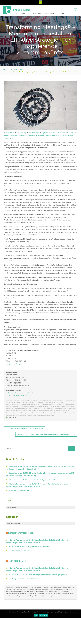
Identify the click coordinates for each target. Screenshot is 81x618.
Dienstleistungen (34, 133)
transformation (8, 138)
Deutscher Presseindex (20, 533)
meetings (48, 135)
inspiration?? (22, 135)
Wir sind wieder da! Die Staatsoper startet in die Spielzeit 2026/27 (32, 480)
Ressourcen (55, 135)
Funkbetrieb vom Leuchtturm (19, 491)
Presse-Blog (21, 9)
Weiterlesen (43, 615)
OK (36, 615)
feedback (6, 135)
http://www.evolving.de (14, 364)
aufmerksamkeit (52, 133)
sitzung (62, 135)
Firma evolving (21, 133)
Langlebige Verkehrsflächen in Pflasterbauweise (25, 579)
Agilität (44, 133)
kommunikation (40, 135)
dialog (67, 133)
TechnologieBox (17, 561)
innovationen (14, 135)
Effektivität (73, 133)
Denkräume (61, 133)
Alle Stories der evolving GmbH (18, 396)
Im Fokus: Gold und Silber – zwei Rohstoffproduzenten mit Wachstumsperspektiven (38, 575)
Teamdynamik (69, 135)
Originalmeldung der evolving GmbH (20, 393)
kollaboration (31, 135)
